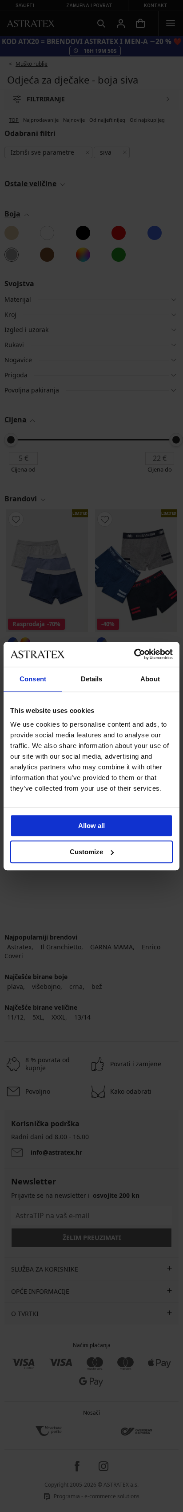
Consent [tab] (33, 679)
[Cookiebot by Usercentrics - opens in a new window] (134, 654)
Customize (86, 852)
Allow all (91, 825)
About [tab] (150, 679)
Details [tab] (92, 679)
